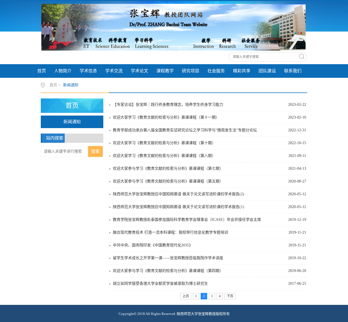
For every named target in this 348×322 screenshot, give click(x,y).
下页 (230, 296)
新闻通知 (70, 85)
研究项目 (190, 71)
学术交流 (114, 71)
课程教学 (165, 71)
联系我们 (293, 71)
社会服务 (216, 71)
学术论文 (139, 71)
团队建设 (267, 71)
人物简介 (63, 71)
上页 (185, 296)
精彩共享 (241, 71)
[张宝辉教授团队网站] (173, 27)
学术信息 (88, 71)
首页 (41, 71)
